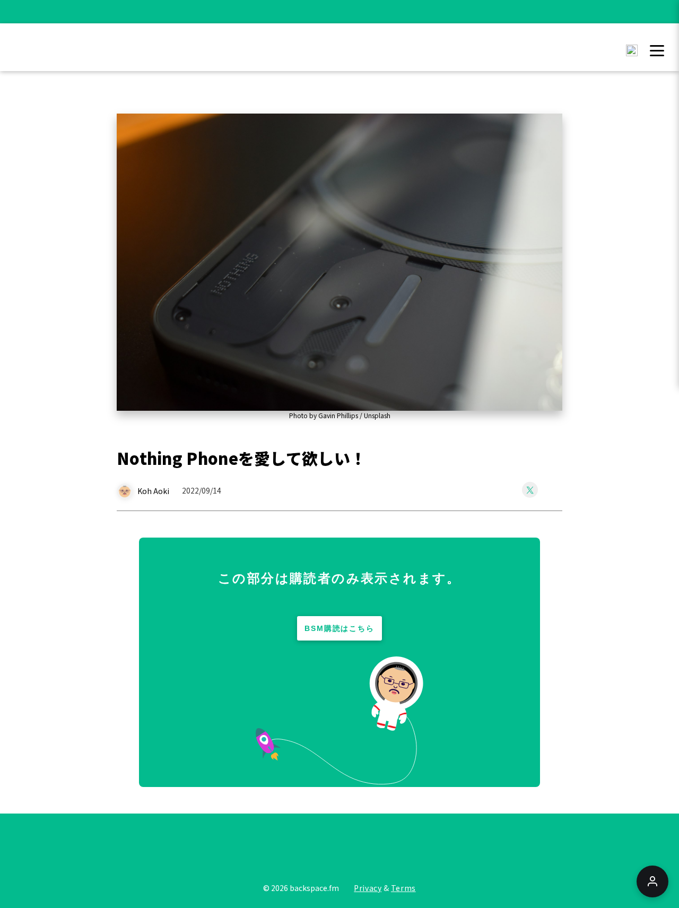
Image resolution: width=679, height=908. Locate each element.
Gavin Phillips (338, 415)
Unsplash (377, 415)
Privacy (367, 888)
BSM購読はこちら (339, 628)
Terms (403, 888)
